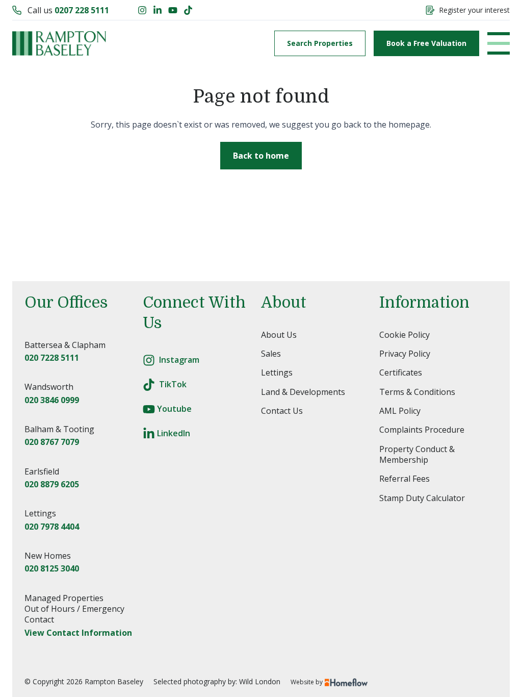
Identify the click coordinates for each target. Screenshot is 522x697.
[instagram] (149, 360)
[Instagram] (142, 10)
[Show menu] (498, 43)
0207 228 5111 (82, 10)
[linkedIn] (149, 434)
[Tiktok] (188, 10)
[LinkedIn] (157, 10)
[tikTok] (149, 385)
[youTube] (149, 409)
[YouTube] (172, 10)
